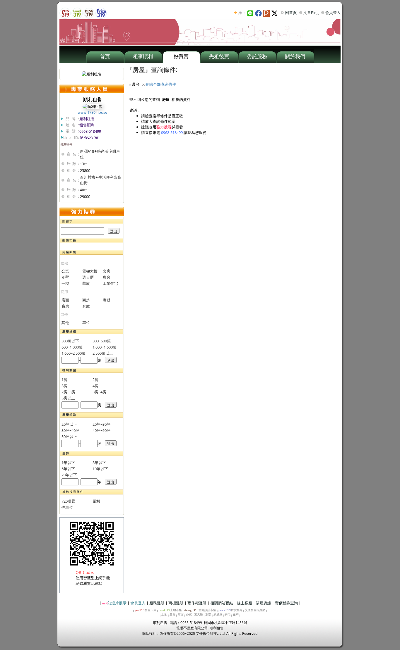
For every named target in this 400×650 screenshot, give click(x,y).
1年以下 (68, 462)
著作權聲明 (196, 603)
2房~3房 (68, 391)
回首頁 (291, 12)
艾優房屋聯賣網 (255, 610)
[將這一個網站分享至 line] (250, 12)
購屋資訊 (263, 603)
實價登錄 (230, 610)
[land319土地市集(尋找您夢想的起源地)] (77, 12)
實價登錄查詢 (286, 603)
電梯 (96, 501)
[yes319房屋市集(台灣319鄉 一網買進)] (65, 12)
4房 (95, 385)
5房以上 (68, 398)
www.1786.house (92, 112)
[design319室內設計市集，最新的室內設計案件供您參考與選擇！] (89, 12)
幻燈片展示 (117, 603)
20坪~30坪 (101, 424)
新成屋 (217, 614)
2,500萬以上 (103, 353)
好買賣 (181, 56)
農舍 (106, 277)
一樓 (65, 283)
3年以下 (99, 462)
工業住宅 (110, 283)
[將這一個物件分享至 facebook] (259, 12)
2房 (95, 379)
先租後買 (219, 56)
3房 (64, 385)
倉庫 (86, 306)
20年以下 (69, 474)
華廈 (86, 283)
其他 (65, 322)
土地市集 (170, 610)
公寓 (65, 271)
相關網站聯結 (221, 603)
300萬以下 (70, 341)
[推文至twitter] (275, 12)
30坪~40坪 (70, 430)
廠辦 (106, 300)
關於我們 (295, 56)
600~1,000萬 (72, 347)
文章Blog (311, 12)
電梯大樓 (90, 271)
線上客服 (244, 603)
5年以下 (68, 468)
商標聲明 (176, 603)
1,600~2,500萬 (73, 353)
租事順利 (143, 56)
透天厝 (88, 277)
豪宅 (227, 614)
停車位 (67, 507)
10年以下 (100, 468)
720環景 (68, 501)
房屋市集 (145, 610)
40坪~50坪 (101, 430)
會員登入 (333, 12)
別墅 (65, 277)
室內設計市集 (200, 610)
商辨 (86, 300)
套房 (106, 271)
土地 (164, 614)
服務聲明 (157, 603)
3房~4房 (99, 391)
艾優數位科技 (206, 633)
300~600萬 (102, 341)
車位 (86, 322)
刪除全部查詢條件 (161, 84)
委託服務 (257, 56)
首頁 (105, 56)
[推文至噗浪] (267, 12)
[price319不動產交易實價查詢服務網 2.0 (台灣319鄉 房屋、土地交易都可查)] (101, 12)
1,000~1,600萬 (105, 347)
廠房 (65, 306)
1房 (64, 379)
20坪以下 (69, 424)
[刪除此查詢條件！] (130, 84)
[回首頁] (200, 31)
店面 (65, 300)
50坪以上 (69, 436)
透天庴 (198, 614)
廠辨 (236, 614)
